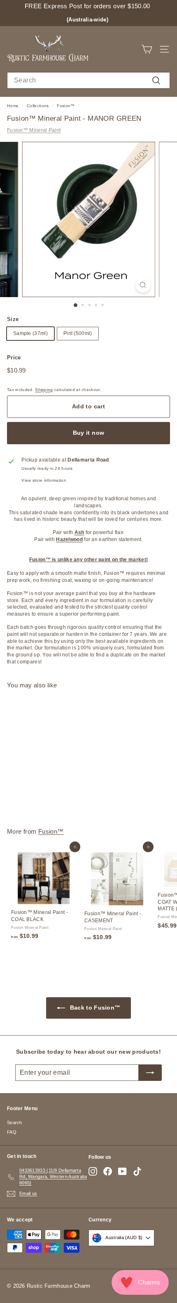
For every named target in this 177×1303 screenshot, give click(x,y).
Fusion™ (66, 105)
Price (14, 357)
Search (14, 1122)
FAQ (11, 1132)
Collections (38, 105)
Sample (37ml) (30, 333)
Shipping (44, 389)
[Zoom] (142, 285)
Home (13, 105)
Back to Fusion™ (94, 1007)
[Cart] (146, 49)
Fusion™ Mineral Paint (34, 130)
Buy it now (89, 432)
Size (13, 319)
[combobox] (88, 80)
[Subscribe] (150, 1072)
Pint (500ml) (77, 333)
